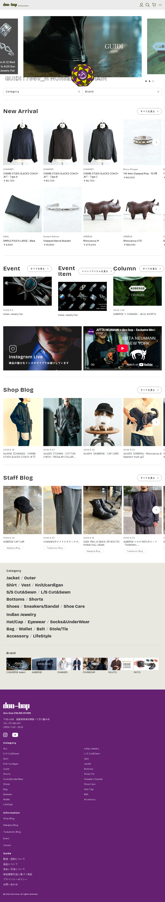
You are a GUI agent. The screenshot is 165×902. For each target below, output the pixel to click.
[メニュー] (160, 4)
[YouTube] (15, 735)
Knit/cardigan (49, 585)
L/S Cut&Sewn (56, 592)
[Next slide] (156, 142)
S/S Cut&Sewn (21, 592)
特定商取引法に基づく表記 (17, 874)
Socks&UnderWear (70, 621)
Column (7, 845)
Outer (30, 577)
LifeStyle (42, 636)
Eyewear (37, 621)
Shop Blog (8, 818)
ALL (5, 748)
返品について (10, 864)
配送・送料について (14, 859)
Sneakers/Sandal (41, 606)
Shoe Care (74, 606)
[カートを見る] (154, 5)
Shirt (11, 585)
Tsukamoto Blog (12, 831)
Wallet (25, 628)
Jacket (13, 577)
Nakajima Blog (10, 824)
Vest (26, 585)
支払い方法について (14, 869)
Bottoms (15, 599)
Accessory (17, 636)
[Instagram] (5, 735)
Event (6, 838)
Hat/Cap (14, 621)
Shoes (12, 606)
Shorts (36, 599)
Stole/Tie (58, 628)
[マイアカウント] (141, 5)
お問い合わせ (10, 884)
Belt (41, 628)
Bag (10, 628)
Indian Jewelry (21, 614)
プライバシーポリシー (15, 879)
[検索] (148, 5)
